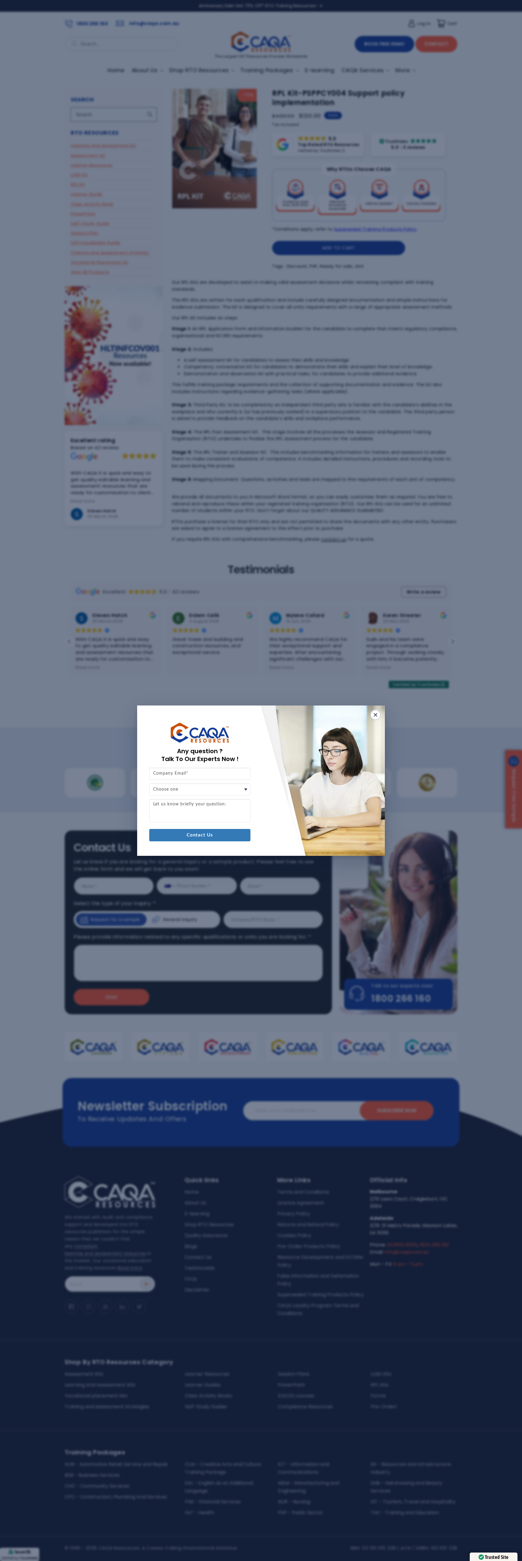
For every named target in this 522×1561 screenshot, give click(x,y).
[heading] (199, 755)
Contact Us (200, 835)
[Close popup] (375, 715)
